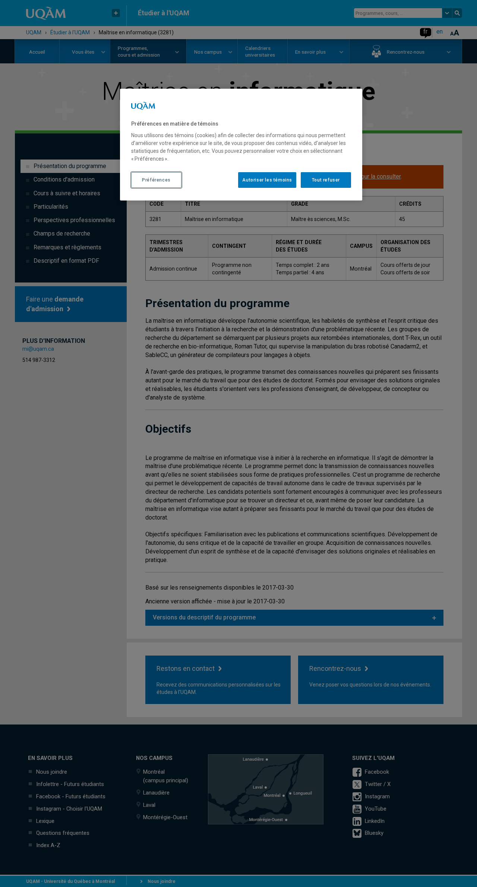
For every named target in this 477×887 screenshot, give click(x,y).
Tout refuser (326, 180)
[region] (241, 145)
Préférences (156, 180)
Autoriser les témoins (267, 180)
